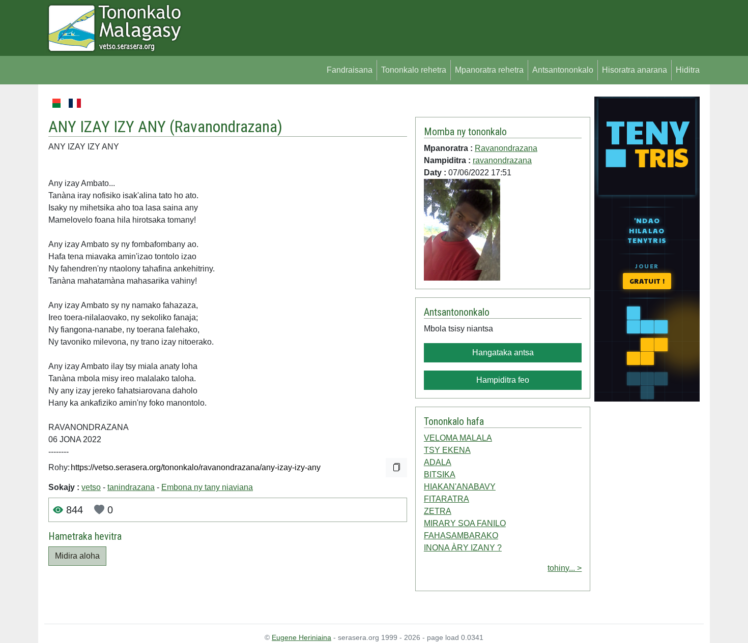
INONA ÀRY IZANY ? (463, 547)
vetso (91, 487)
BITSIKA (439, 474)
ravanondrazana (502, 160)
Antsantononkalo (562, 70)
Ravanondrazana (226, 126)
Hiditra (688, 70)
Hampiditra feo (502, 380)
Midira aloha (77, 556)
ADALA (437, 462)
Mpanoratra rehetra (489, 70)
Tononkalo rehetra (413, 70)
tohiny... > (565, 568)
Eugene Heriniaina (301, 637)
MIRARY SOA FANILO (465, 523)
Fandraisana (349, 70)
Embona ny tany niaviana (207, 487)
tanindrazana (131, 487)
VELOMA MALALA (458, 438)
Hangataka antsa (503, 352)
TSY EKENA (447, 450)
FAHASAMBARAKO (461, 535)
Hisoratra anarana (634, 70)
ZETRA (437, 511)
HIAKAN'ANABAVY (460, 486)
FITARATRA (446, 499)
